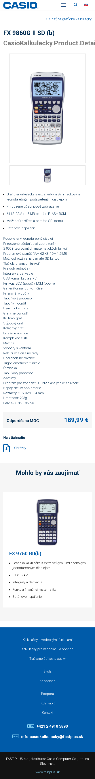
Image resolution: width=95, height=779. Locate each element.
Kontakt (47, 713)
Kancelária (47, 681)
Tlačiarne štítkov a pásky (47, 659)
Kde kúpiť (48, 703)
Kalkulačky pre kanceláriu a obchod (47, 649)
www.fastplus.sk (48, 772)
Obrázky (20, 448)
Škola (47, 671)
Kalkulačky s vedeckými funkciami (47, 640)
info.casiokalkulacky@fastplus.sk (52, 736)
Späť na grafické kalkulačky (70, 19)
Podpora (47, 694)
